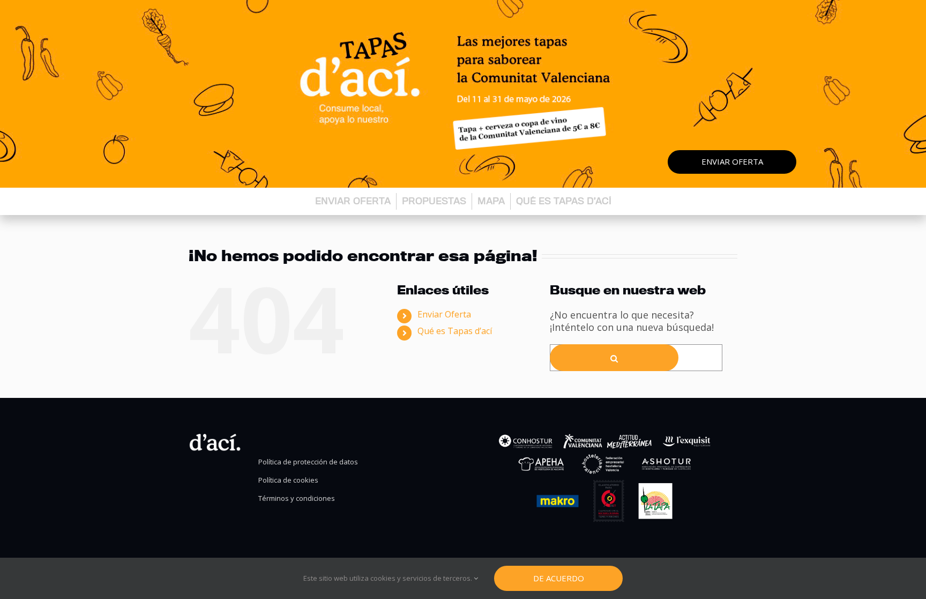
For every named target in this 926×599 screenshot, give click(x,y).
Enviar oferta (732, 161)
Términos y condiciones (296, 498)
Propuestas (434, 200)
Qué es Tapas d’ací (563, 200)
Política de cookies (288, 480)
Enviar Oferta (444, 314)
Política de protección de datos (308, 462)
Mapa (491, 200)
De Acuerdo (558, 578)
